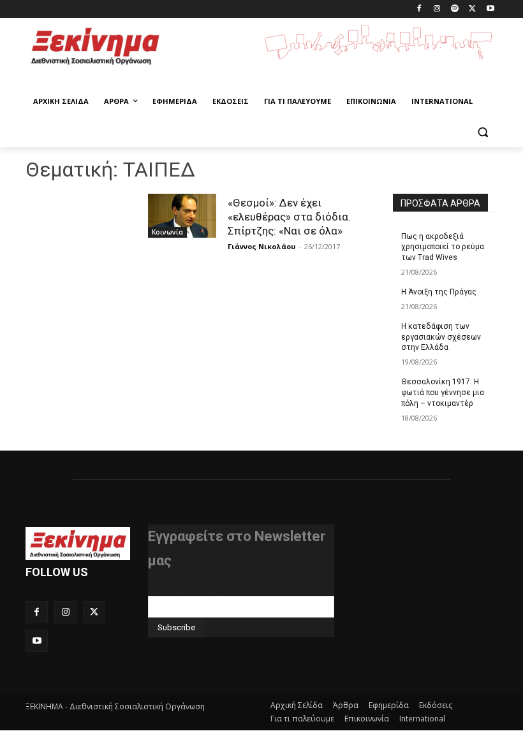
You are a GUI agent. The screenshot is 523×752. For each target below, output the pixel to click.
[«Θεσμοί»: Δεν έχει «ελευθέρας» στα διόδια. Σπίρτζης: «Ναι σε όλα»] (182, 216)
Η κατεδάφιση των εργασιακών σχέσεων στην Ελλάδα (441, 337)
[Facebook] (419, 9)
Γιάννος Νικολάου (261, 246)
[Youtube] (490, 9)
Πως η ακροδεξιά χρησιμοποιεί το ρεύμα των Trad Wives (442, 247)
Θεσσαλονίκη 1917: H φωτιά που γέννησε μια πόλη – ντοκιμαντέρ (442, 392)
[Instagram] (437, 9)
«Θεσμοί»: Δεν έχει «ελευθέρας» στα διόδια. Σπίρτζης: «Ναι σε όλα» (289, 216)
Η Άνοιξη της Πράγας (438, 291)
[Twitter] (472, 9)
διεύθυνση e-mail (182, 591)
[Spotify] (455, 9)
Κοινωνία (167, 232)
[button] (482, 132)
